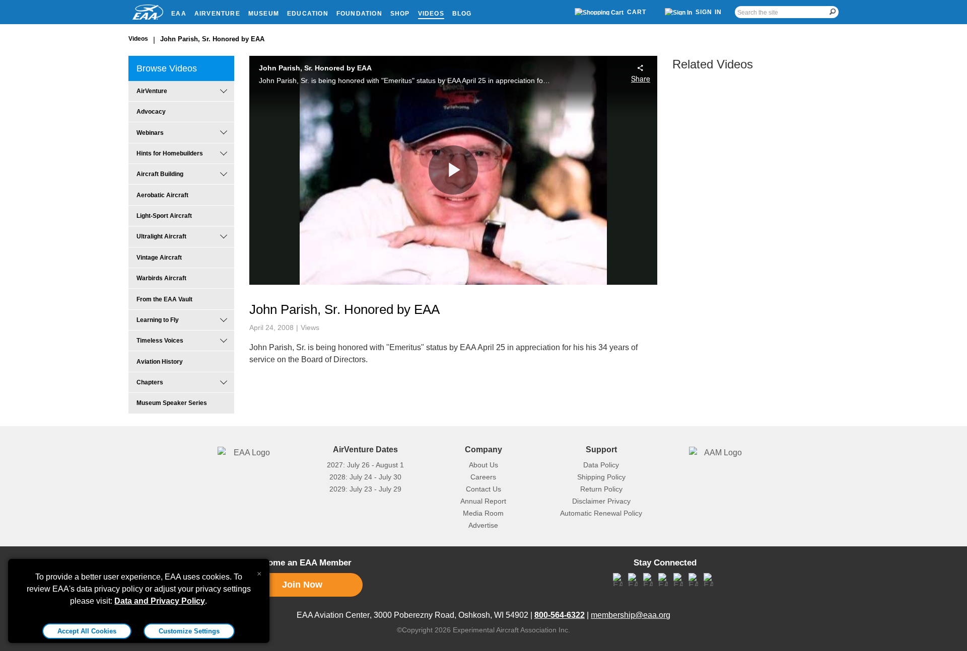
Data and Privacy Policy (159, 601)
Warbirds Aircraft (161, 278)
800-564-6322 (559, 615)
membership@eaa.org (630, 615)
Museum (263, 13)
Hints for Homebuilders (169, 153)
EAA (178, 13)
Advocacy (151, 111)
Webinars (150, 132)
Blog (462, 13)
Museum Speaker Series (171, 402)
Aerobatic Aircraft (162, 195)
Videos (431, 13)
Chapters (149, 382)
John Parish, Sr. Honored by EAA (212, 39)
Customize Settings (189, 631)
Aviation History (159, 361)
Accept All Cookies (86, 631)
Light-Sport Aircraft (164, 215)
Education (307, 13)
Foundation (359, 13)
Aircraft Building (159, 174)
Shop (400, 13)
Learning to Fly (157, 319)
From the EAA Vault (164, 299)
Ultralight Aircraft (161, 236)
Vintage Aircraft (159, 257)
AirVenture (217, 13)
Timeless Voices (159, 340)
